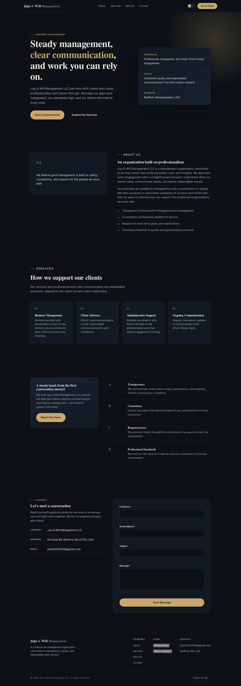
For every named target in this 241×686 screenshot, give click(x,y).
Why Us (130, 5)
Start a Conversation (47, 114)
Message (125, 565)
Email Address (128, 526)
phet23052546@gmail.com (64, 549)
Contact (144, 5)
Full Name (125, 506)
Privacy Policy (161, 645)
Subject (124, 546)
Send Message (162, 602)
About (102, 5)
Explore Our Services (84, 114)
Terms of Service (162, 651)
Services (116, 5)
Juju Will (42, 6)
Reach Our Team (51, 417)
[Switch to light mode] (191, 6)
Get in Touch (207, 6)
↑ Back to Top (200, 677)
